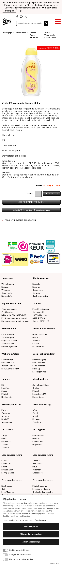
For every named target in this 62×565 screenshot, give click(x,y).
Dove (34, 466)
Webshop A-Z (8, 328)
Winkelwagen (7, 284)
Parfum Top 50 (8, 365)
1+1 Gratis (7, 429)
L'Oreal (35, 391)
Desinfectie (6, 397)
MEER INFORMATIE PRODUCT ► (31, 202)
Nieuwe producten (11, 404)
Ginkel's (36, 337)
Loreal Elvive (38, 435)
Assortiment (21, 33)
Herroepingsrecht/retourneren (15, 321)
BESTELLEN (53, 194)
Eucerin (4, 410)
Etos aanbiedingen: (11, 454)
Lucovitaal (6, 441)
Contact (36, 303)
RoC (3, 489)
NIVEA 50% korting (10, 368)
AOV (34, 410)
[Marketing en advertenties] (5, 559)
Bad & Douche (38, 362)
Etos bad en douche (41, 489)
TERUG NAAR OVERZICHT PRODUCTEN (20, 220)
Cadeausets (37, 472)
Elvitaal (35, 343)
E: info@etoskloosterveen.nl (14, 318)
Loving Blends (7, 472)
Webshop (5, 290)
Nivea (3, 438)
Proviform (36, 422)
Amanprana (6, 422)
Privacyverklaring (9, 309)
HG (2, 385)
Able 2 (35, 416)
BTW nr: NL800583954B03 (13, 315)
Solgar (4, 391)
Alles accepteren (31, 526)
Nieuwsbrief (6, 296)
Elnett (4, 466)
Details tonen (40, 520)
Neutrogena (6, 486)
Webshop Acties (10, 353)
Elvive (4, 460)
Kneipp (35, 388)
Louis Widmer (38, 365)
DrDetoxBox (38, 346)
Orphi (35, 413)
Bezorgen (36, 287)
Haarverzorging (39, 359)
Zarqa (4, 435)
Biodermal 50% (8, 362)
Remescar (36, 463)
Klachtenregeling (40, 296)
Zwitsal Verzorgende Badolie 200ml (50, 35)
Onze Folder (6, 293)
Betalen (5, 287)
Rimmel (4, 495)
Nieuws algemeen (9, 346)
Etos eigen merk (39, 371)
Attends (5, 416)
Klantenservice (40, 278)
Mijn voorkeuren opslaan (31, 534)
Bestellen (36, 284)
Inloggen (9, 10)
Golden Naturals (39, 334)
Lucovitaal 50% (39, 394)
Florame (36, 419)
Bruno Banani (7, 469)
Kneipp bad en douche (42, 492)
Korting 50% (39, 429)
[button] (58, 21)
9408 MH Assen (39, 315)
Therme (5, 447)
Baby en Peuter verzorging (34, 35)
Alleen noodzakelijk (31, 542)
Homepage (7, 33)
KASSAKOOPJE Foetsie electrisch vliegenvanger (31, 210)
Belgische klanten (9, 340)
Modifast (5, 388)
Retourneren (38, 290)
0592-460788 (38, 318)
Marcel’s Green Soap (41, 495)
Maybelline (37, 444)
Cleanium (5, 413)
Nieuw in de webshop (43, 328)
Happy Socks (38, 397)
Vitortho (36, 340)
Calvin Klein (37, 441)
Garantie (36, 293)
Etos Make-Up (7, 492)
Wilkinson (36, 469)
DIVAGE (5, 419)
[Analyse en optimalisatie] (5, 554)
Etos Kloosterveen (40, 309)
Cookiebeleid (7, 312)
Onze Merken (7, 334)
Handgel (5, 379)
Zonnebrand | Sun (40, 385)
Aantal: (30, 194)
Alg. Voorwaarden (11, 303)
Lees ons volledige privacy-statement (18, 520)
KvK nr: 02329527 (40, 321)
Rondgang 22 (38, 312)
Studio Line (6, 463)
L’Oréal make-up (39, 486)
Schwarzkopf (7, 359)
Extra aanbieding (41, 404)
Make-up (36, 368)
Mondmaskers (40, 379)
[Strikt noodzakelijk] (5, 550)
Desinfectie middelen (43, 353)
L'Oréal (4, 394)
